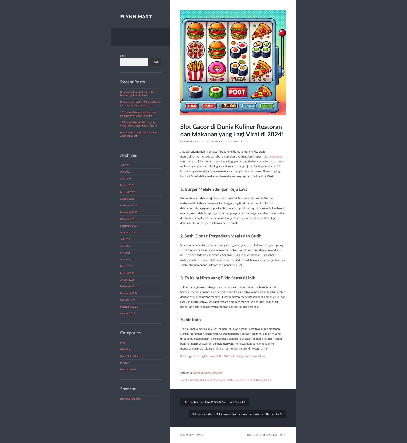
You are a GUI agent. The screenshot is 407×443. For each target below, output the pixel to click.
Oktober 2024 (127, 299)
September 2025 (129, 225)
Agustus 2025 (127, 232)
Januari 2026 (127, 198)
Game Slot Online (129, 356)
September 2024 (129, 306)
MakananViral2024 (224, 379)
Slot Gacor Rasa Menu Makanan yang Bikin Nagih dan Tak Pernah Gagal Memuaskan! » (237, 413)
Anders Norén (268, 435)
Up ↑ (283, 435)
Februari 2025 (127, 272)
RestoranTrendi (244, 379)
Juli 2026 (125, 165)
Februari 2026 (127, 192)
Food (122, 342)
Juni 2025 (125, 245)
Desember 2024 (128, 286)
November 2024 (128, 293)
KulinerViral (206, 379)
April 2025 (125, 259)
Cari (123, 56)
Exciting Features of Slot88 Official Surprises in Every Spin (229, 356)
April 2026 (125, 178)
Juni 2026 (125, 171)
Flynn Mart (136, 16)
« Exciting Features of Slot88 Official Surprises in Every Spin (214, 402)
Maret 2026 (126, 185)
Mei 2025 (125, 252)
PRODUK (125, 362)
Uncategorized (128, 369)
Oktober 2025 (127, 218)
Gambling (125, 349)
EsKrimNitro (192, 379)
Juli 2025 (125, 239)
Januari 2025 (127, 279)
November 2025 (128, 212)
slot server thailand (130, 398)
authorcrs (214, 141)
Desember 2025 (128, 205)
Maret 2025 (126, 266)
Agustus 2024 (127, 313)
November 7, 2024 (191, 141)
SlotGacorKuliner (262, 379)
